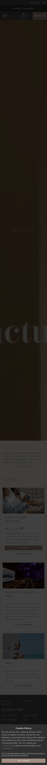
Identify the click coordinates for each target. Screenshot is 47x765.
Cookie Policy (7, 748)
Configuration (7, 746)
